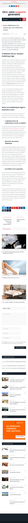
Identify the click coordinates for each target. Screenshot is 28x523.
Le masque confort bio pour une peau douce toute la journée (17, 380)
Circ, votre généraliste (14, 13)
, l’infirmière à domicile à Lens (14, 128)
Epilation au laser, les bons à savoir (11, 277)
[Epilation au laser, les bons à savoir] (14, 268)
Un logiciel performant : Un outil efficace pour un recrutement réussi (14, 3)
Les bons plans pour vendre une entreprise (17, 502)
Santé (25, 33)
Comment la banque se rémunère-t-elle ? (16, 365)
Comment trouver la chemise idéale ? (16, 487)
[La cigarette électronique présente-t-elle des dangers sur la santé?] (14, 242)
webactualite (6, 33)
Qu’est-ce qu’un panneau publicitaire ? (15, 395)
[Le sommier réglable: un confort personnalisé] (14, 293)
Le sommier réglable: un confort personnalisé (14, 302)
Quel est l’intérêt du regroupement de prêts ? (18, 450)
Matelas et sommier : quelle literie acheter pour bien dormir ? (18, 388)
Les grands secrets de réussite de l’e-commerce (17, 410)
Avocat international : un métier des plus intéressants (17, 480)
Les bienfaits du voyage (15, 494)
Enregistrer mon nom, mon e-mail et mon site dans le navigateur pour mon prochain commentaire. (14, 342)
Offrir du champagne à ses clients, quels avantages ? (18, 403)
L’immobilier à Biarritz (15, 472)
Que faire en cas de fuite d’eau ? (18, 368)
